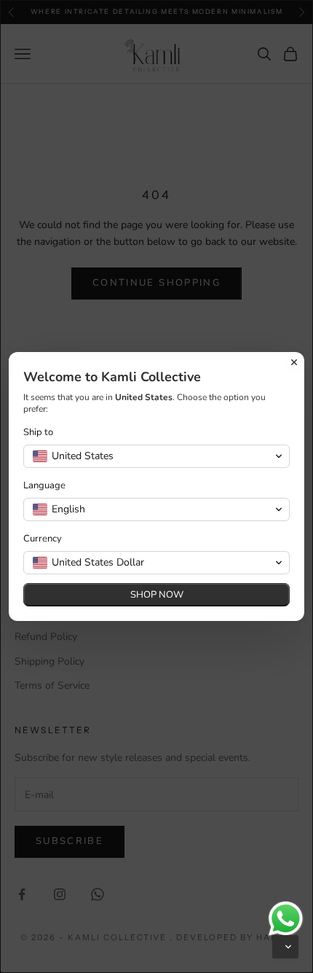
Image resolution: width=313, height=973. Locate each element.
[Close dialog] (294, 362)
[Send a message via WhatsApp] (286, 919)
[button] (285, 946)
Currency (42, 539)
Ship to (38, 432)
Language (44, 486)
